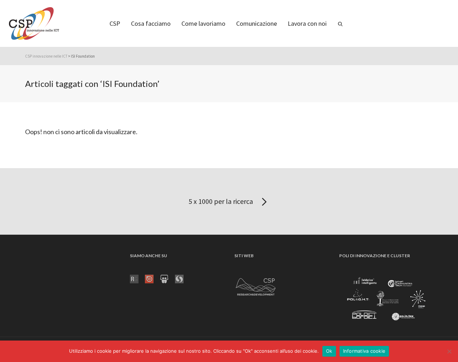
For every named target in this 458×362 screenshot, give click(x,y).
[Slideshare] (167, 278)
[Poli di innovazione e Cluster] (386, 300)
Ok (329, 351)
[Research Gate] (137, 278)
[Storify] (182, 278)
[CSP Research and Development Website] (255, 285)
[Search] (340, 23)
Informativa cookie (364, 351)
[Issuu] (152, 278)
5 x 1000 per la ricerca (221, 201)
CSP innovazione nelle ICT (46, 56)
